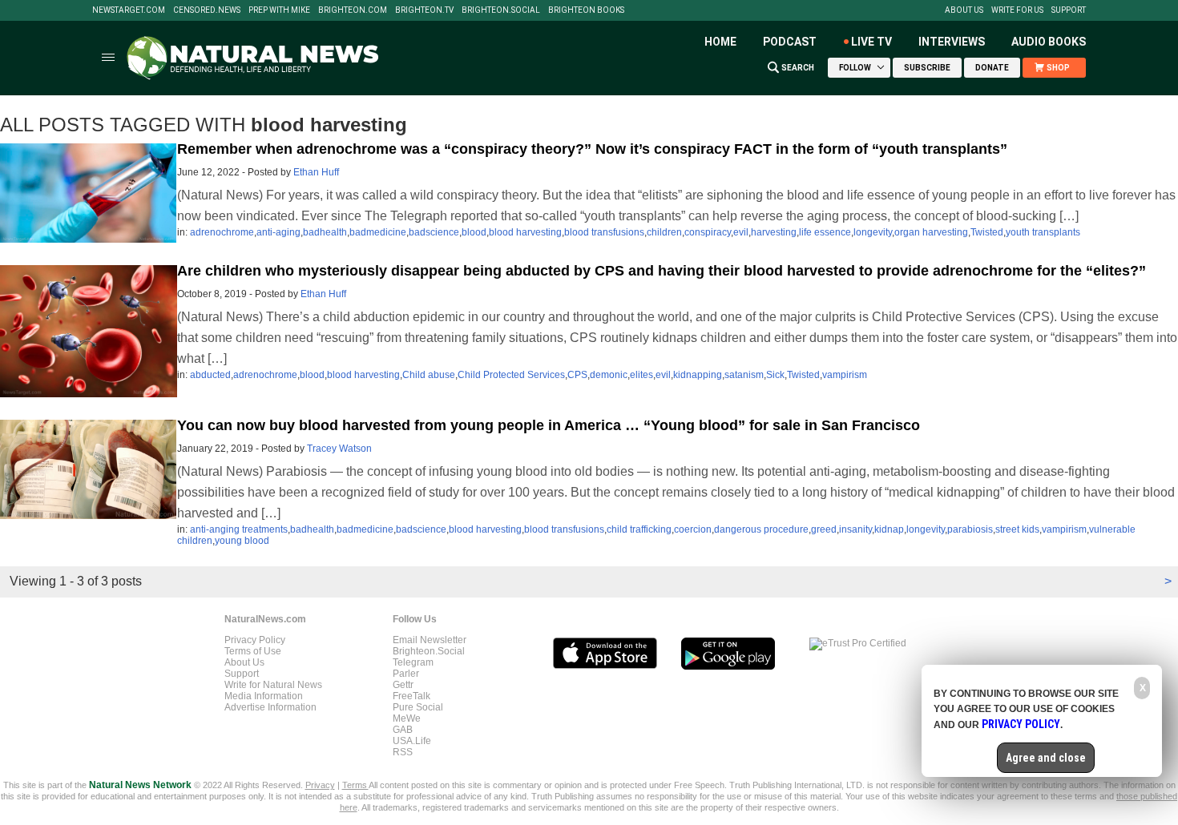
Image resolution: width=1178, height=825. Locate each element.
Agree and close (1046, 757)
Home (720, 41)
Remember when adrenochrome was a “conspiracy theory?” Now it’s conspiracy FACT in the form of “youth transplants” (592, 149)
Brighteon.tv (424, 10)
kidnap (889, 529)
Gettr (403, 684)
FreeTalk (411, 696)
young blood (242, 540)
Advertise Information (270, 707)
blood (474, 232)
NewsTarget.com (128, 10)
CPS (577, 374)
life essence (825, 232)
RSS (403, 752)
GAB (403, 729)
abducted (210, 374)
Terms (355, 785)
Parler (406, 673)
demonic (608, 374)
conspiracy (707, 232)
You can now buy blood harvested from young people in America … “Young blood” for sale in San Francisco (548, 425)
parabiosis (970, 529)
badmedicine (377, 232)
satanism (744, 374)
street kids (1017, 529)
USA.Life (412, 741)
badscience (434, 232)
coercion (693, 529)
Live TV (871, 41)
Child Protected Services (511, 374)
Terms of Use (252, 651)
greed (824, 529)
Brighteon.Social (501, 10)
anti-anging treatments (239, 529)
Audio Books (1048, 41)
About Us (964, 10)
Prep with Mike (279, 10)
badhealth (325, 232)
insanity (855, 529)
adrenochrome (222, 232)
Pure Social (418, 707)
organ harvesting (931, 232)
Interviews (951, 41)
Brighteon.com (352, 10)
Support (1068, 10)
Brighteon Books (586, 10)
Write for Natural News (273, 684)
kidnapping (697, 374)
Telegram (413, 662)
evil (740, 232)
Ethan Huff (316, 172)
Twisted (986, 232)
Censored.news (206, 10)
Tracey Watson (339, 448)
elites (641, 374)
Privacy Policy (254, 640)
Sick (775, 374)
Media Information (263, 696)
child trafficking (639, 529)
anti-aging (278, 232)
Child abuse (428, 374)
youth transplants (1043, 232)
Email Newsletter (429, 640)
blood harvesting (525, 232)
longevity (872, 232)
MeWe (407, 718)
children (664, 232)
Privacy (320, 785)
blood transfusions (604, 232)
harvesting (774, 232)
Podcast (790, 41)
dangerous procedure (761, 529)
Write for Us (1017, 10)
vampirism (844, 374)
